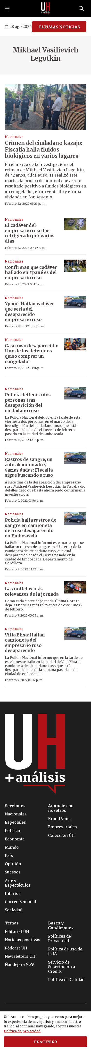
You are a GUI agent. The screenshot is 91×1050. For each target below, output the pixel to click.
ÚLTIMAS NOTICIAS (59, 27)
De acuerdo (45, 1042)
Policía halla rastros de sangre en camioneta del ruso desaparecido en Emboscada (30, 528)
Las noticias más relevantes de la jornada (31, 591)
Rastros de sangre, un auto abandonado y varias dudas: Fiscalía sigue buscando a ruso (29, 467)
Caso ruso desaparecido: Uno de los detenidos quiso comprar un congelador (31, 353)
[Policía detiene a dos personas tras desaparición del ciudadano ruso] (75, 393)
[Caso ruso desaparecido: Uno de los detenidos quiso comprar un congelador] (75, 344)
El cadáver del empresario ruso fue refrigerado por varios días (30, 233)
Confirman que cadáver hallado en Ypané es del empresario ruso (31, 272)
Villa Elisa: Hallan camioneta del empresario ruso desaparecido (25, 642)
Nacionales (14, 137)
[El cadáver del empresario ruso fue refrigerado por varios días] (75, 224)
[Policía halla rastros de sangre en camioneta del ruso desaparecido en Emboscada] (75, 518)
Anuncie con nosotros (61, 808)
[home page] (45, 8)
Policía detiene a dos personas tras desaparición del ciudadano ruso (28, 402)
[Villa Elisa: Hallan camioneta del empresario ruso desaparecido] (75, 633)
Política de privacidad (22, 1031)
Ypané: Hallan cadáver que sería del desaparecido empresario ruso (29, 311)
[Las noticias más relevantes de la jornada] (75, 587)
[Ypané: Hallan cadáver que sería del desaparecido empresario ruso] (75, 302)
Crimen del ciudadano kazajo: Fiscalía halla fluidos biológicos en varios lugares (43, 149)
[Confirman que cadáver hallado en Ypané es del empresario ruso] (75, 266)
